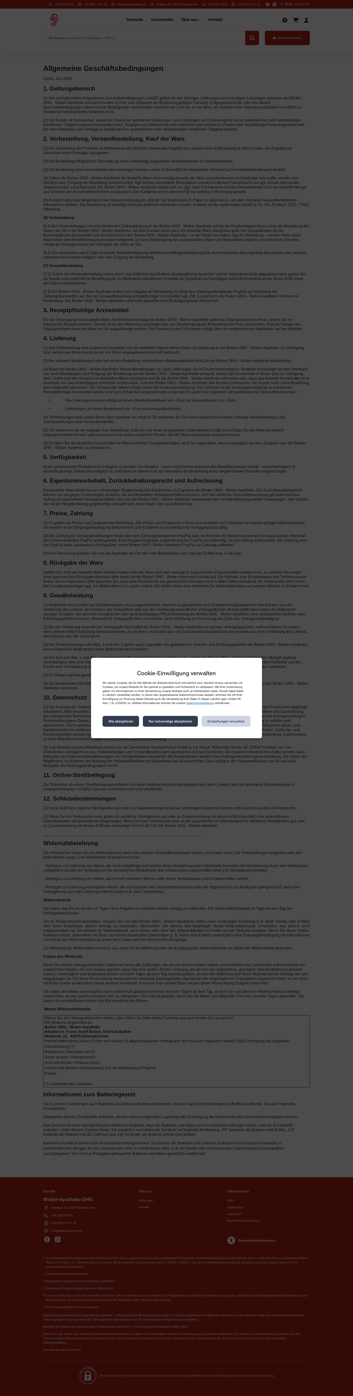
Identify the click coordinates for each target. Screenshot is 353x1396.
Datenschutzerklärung (200, 703)
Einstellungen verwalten (226, 721)
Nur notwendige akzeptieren (170, 721)
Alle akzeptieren (120, 721)
